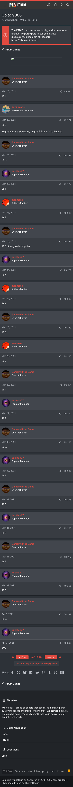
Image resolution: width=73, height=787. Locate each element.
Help (52, 771)
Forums (6, 739)
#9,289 (67, 327)
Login (4, 755)
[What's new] (62, 5)
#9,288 (67, 299)
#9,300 (67, 643)
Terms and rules (23, 771)
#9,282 (67, 120)
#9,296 (67, 528)
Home (5, 734)
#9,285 (67, 213)
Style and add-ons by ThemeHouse (20, 783)
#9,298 (67, 585)
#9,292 (67, 413)
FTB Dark (7, 771)
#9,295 (67, 499)
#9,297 (67, 557)
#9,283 (67, 155)
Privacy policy (41, 771)
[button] (5, 5)
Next (49, 657)
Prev (23, 657)
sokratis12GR (11, 20)
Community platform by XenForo (34, 780)
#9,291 (67, 384)
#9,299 (67, 614)
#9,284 (67, 184)
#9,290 (67, 356)
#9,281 (67, 91)
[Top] (66, 771)
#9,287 (67, 270)
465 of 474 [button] (36, 657)
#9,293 (67, 442)
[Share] (60, 91)
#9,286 (67, 241)
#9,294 (67, 471)
